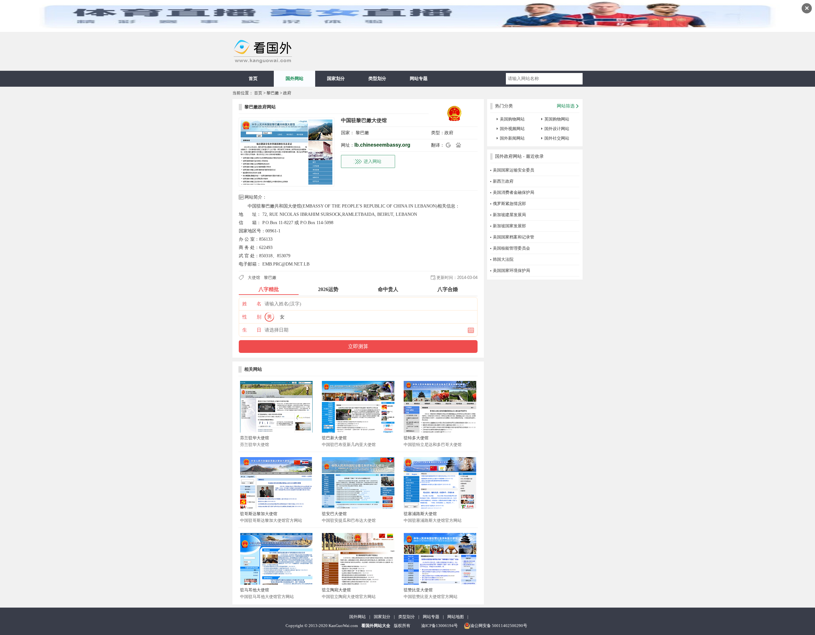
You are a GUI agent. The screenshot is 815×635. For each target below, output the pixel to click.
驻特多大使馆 (416, 437)
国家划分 (336, 78)
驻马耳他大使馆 (254, 590)
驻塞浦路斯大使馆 (420, 513)
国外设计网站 (556, 128)
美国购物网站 (512, 119)
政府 (287, 93)
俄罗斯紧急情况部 (509, 203)
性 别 (251, 316)
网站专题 (419, 78)
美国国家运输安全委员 (513, 170)
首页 (253, 78)
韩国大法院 (503, 259)
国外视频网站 (512, 128)
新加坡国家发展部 (509, 225)
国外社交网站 (556, 138)
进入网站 (372, 161)
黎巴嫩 (272, 93)
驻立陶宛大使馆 (336, 590)
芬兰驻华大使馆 (254, 437)
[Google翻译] (450, 145)
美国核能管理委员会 (511, 248)
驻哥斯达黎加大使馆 (258, 513)
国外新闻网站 (512, 138)
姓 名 (251, 303)
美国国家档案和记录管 (513, 237)
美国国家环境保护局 (511, 270)
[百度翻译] (460, 145)
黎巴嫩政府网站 (260, 107)
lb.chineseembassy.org (382, 145)
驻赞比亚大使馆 (418, 590)
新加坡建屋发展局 (509, 214)
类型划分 (377, 78)
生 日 (251, 329)
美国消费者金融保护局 (513, 192)
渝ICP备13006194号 (439, 625)
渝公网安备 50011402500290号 (498, 625)
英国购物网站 (556, 119)
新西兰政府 (503, 181)
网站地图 (455, 616)
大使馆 (254, 277)
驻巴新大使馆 (334, 437)
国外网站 (294, 78)
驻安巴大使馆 (334, 513)
